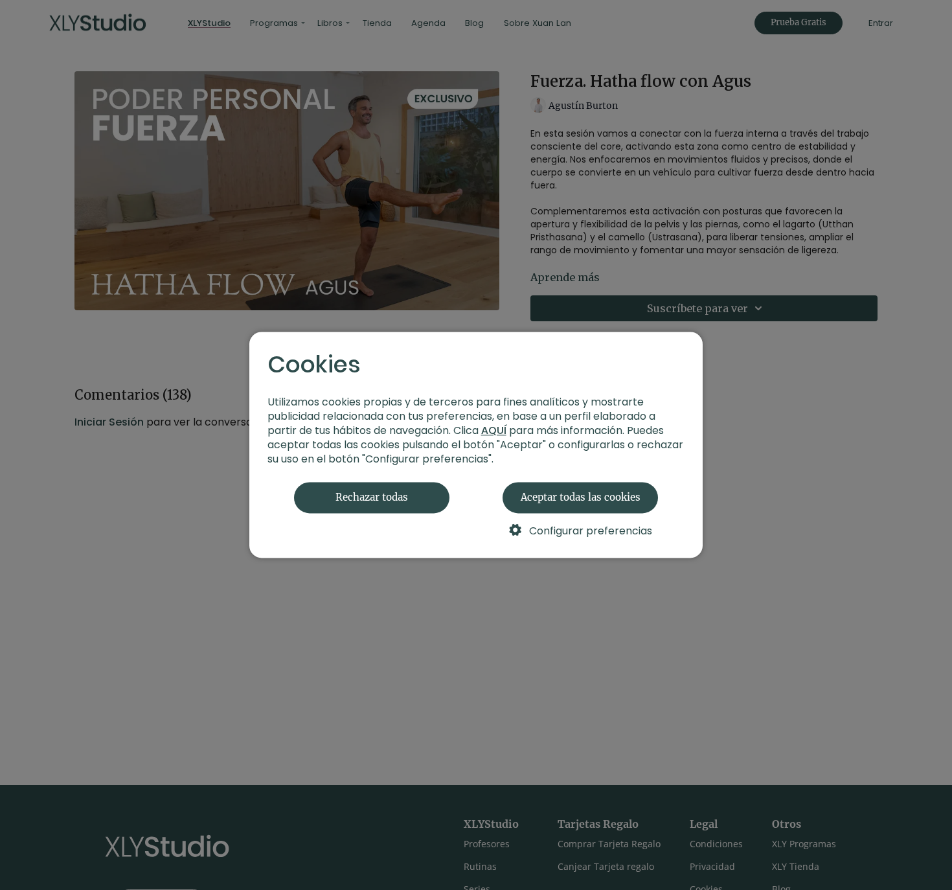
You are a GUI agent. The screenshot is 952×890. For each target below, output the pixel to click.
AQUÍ (493, 431)
